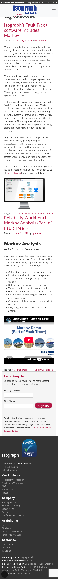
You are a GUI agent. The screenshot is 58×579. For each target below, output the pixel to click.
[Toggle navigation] (54, 11)
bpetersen (40, 40)
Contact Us (7, 544)
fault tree (16, 213)
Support (6, 512)
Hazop (5, 492)
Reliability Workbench (42, 213)
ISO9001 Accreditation (13, 531)
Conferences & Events (13, 515)
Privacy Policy (9, 502)
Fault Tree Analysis (11, 534)
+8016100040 (8, 463)
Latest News (8, 508)
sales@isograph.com (12, 470)
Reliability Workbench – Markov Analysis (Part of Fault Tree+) (28, 223)
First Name (10, 401)
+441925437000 (10, 466)
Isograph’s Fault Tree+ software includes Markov (26, 30)
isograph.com (14, 173)
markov (26, 213)
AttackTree (7, 489)
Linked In (6, 547)
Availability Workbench (13, 483)
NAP (4, 486)
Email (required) (13, 390)
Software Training (11, 505)
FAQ (4, 525)
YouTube (6, 550)
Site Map (6, 528)
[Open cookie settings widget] (4, 574)
